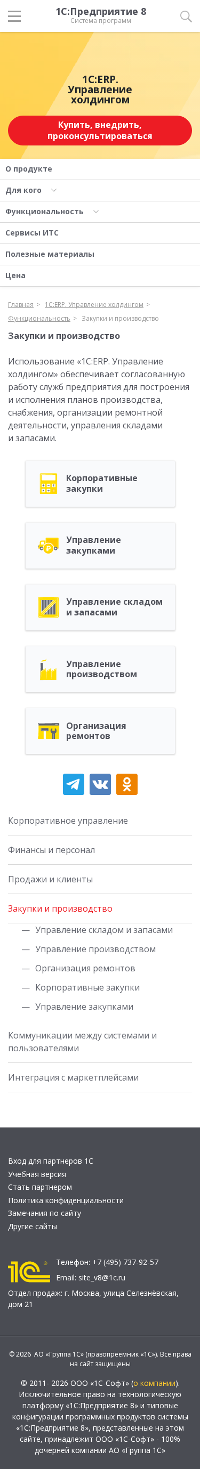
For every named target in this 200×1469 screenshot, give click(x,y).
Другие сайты (32, 1226)
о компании (154, 1383)
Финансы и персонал (51, 850)
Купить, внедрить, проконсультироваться (100, 130)
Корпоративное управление (68, 820)
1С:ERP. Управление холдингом (100, 90)
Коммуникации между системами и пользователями (82, 1041)
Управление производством (95, 949)
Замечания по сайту (44, 1213)
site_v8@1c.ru (101, 1277)
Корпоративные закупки (87, 987)
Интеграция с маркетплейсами (73, 1077)
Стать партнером (40, 1187)
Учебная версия (37, 1174)
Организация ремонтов (85, 968)
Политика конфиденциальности (66, 1200)
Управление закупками (84, 1006)
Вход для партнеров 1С (50, 1161)
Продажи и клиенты (50, 879)
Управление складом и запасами (104, 930)
